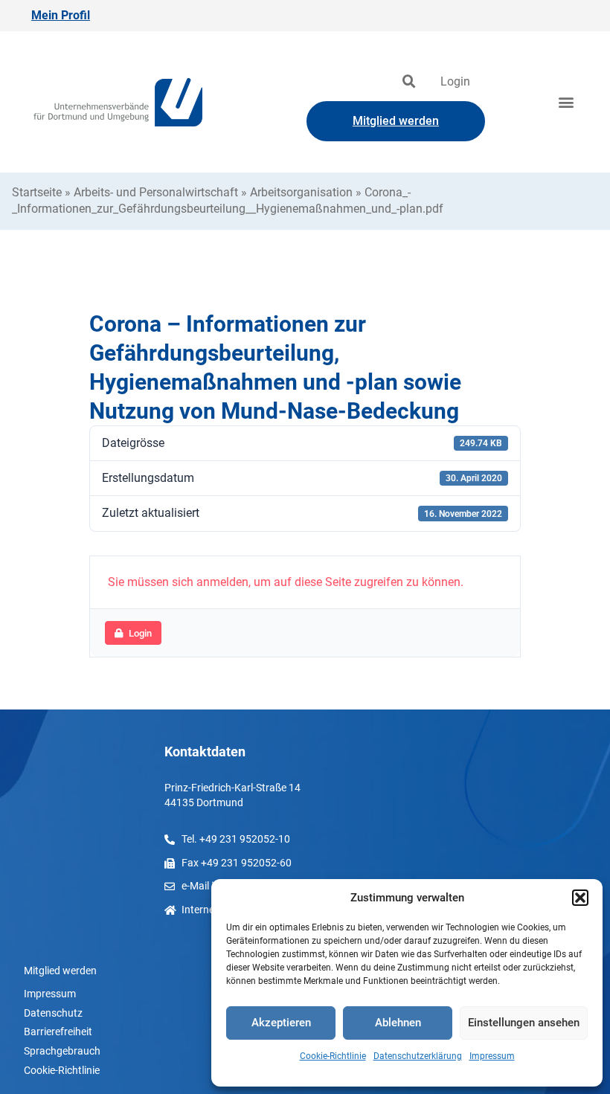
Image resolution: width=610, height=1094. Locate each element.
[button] (580, 897)
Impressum (492, 1056)
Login (455, 81)
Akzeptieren (281, 1022)
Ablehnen (398, 1022)
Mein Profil (60, 15)
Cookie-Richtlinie (333, 1056)
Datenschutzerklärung (417, 1056)
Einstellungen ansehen (524, 1022)
